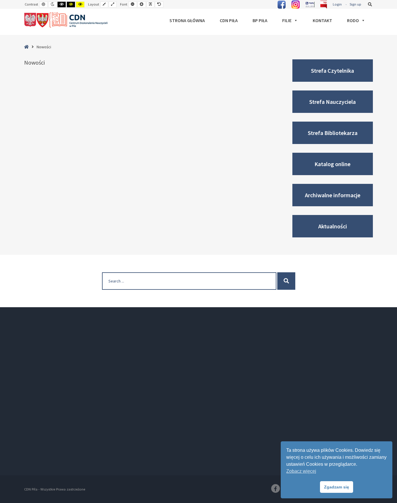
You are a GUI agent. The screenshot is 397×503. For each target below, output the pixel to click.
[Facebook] (275, 488)
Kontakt (322, 20)
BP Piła (260, 20)
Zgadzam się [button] (336, 487)
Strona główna (187, 20)
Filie (287, 20)
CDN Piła (229, 20)
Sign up (355, 4)
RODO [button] (353, 20)
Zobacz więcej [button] (301, 471)
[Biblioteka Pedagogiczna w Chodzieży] (66, 20)
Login (337, 4)
